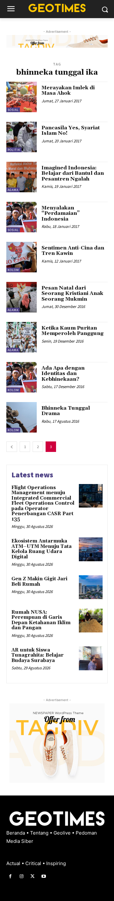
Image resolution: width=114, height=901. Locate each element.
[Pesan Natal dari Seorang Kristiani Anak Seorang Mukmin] (21, 297)
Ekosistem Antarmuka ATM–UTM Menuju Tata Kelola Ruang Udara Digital (41, 549)
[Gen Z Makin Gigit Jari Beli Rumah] (91, 587)
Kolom (13, 270)
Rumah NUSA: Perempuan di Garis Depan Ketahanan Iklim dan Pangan (41, 620)
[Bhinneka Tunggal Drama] (21, 417)
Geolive (63, 833)
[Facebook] (10, 876)
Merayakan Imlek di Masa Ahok (68, 91)
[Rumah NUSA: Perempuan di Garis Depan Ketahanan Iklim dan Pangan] (91, 620)
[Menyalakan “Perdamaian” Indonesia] (21, 217)
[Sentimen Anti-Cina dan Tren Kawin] (21, 257)
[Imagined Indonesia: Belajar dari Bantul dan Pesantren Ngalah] (21, 177)
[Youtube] (44, 876)
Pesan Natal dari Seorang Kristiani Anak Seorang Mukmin (72, 293)
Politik (14, 150)
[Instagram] (21, 876)
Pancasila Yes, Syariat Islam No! (70, 131)
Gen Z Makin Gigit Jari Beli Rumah (39, 581)
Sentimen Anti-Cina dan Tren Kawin (72, 251)
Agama (13, 190)
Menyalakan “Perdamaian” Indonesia (60, 213)
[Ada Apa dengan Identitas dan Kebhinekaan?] (21, 377)
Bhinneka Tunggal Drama (65, 411)
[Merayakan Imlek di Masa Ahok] (21, 97)
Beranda (16, 833)
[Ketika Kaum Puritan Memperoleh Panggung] (21, 337)
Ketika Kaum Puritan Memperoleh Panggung (72, 331)
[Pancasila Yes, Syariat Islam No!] (21, 137)
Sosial (13, 110)
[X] (32, 876)
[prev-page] (11, 446)
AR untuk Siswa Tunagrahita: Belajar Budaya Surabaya (37, 655)
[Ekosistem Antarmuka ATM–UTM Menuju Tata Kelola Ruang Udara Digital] (91, 549)
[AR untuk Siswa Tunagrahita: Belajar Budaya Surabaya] (91, 658)
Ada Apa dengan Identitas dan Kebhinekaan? (63, 373)
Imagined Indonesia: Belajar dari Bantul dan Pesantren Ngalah (72, 173)
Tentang (40, 833)
